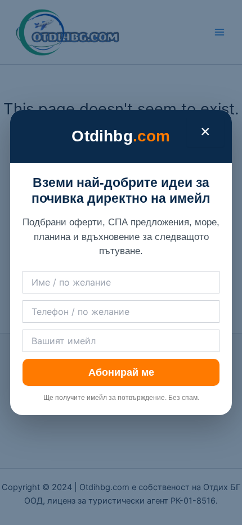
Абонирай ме (121, 372)
